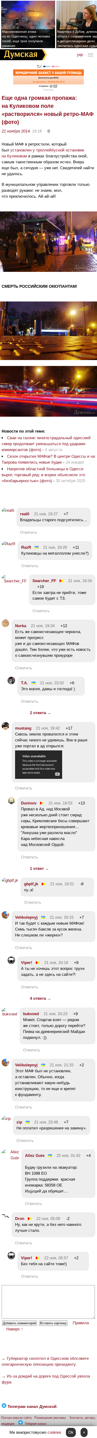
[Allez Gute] (10, 1158)
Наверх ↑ (14, 1329)
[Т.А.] (11, 683)
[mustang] (5, 728)
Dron (19, 1218)
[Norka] (5, 626)
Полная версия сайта (16, 1418)
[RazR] (8, 544)
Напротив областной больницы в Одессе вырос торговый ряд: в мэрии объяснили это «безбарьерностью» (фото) (43, 475)
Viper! (26, 962)
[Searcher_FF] (14, 581)
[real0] (8, 510)
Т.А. (24, 683)
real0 (24, 514)
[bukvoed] (9, 1014)
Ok (70, 1432)
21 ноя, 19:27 (46, 514)
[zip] (6, 1119)
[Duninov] (11, 803)
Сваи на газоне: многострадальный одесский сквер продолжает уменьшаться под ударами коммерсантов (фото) (46, 444)
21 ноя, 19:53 (60, 803)
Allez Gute (34, 1155)
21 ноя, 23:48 (46, 1122)
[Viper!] (11, 963)
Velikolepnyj (26, 917)
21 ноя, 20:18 (56, 962)
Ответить (28, 532)
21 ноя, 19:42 (48, 728)
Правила (81, 1323)
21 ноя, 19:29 (55, 547)
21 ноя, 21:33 (61, 1065)
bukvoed (31, 1014)
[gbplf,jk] (10, 880)
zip (19, 1122)
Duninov (28, 803)
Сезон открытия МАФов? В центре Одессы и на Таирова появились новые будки (48, 459)
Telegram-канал (35, 1423)
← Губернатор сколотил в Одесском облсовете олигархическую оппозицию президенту (45, 1361)
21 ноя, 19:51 (62, 884)
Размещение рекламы (50, 1418)
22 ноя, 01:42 (68, 1155)
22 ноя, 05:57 (56, 1258)
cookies (54, 1432)
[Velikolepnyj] (5, 917)
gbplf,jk (31, 884)
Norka (20, 626)
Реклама (48, 89)
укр (80, 54)
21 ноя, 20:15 (61, 917)
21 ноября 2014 (16, 131)
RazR (26, 547)
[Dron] (5, 1219)
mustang (23, 728)
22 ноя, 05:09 (48, 1218)
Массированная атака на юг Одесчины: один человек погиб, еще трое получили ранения (26, 39)
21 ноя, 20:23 (55, 1014)
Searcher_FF (44, 581)
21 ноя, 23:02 (52, 683)
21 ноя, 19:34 (80, 581)
